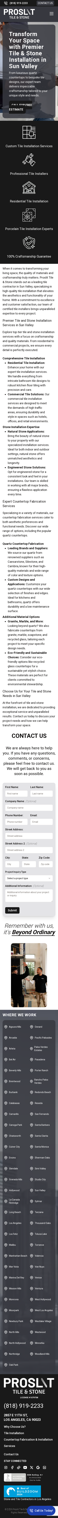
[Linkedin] (44, 1467)
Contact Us (45, 3)
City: (7, 857)
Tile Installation (14, 1433)
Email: (33, 815)
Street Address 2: (21, 843)
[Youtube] (25, 1467)
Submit (12, 910)
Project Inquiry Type (15, 872)
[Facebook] (12, 1467)
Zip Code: (44, 857)
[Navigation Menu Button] (51, 13)
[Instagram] (6, 1467)
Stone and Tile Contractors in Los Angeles (27, 1499)
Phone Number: (14, 815)
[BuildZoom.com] (29, 1491)
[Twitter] (32, 1467)
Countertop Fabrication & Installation (28, 1439)
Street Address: (14, 829)
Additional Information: (24, 885)
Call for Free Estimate (20, 107)
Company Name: (20, 801)
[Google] (38, 1467)
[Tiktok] (19, 1467)
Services (9, 1446)
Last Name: (37, 787)
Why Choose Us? (15, 1426)
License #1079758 (29, 1397)
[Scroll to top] (6, 1511)
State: (25, 857)
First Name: (12, 787)
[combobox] (29, 878)
